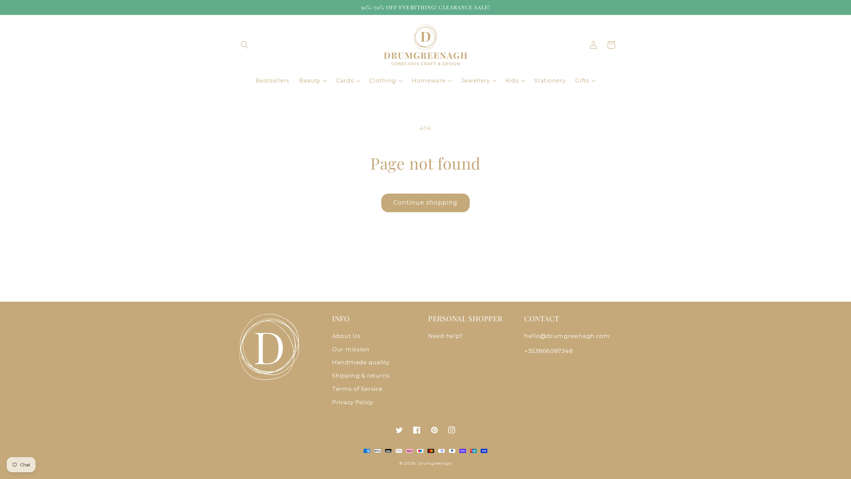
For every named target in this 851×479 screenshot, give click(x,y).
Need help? (445, 336)
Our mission (351, 349)
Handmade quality (361, 362)
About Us (346, 336)
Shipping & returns (361, 375)
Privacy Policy (352, 402)
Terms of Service (357, 389)
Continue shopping (425, 202)
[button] (245, 45)
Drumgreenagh (435, 463)
